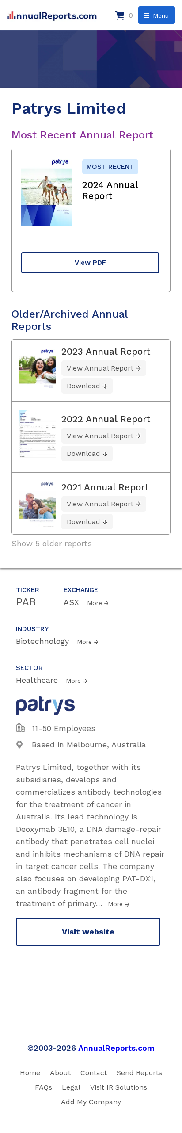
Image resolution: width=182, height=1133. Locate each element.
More (94, 602)
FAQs (43, 1087)
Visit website (88, 931)
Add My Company (91, 1102)
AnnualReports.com (116, 1048)
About (60, 1072)
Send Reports (139, 1072)
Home (30, 1072)
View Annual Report (100, 368)
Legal (71, 1087)
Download (83, 386)
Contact (93, 1072)
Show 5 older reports (51, 543)
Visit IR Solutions (118, 1087)
